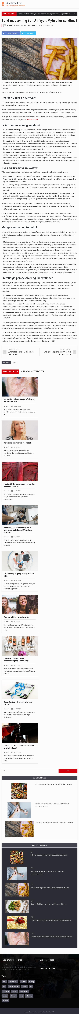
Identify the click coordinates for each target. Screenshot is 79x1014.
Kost (14, 362)
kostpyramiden (14, 986)
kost (4, 986)
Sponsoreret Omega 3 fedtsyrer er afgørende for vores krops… (51, 920)
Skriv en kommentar (46, 25)
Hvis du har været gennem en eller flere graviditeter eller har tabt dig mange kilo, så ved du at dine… (19, 453)
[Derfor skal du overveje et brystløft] (20, 430)
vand (21, 996)
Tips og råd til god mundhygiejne (16, 617)
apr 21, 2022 (17, 752)
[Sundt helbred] (13, 4)
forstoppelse (13, 982)
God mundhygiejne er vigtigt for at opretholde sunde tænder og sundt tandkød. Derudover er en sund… (19, 627)
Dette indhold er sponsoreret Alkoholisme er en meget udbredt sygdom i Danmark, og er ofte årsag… (19, 758)
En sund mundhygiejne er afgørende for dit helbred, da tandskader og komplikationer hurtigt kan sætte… (19, 542)
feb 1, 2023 (17, 537)
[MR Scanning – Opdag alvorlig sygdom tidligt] (20, 561)
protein (5, 996)
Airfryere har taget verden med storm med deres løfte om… (54, 822)
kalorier (23, 982)
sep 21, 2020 (17, 580)
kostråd (24, 986)
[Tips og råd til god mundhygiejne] (20, 604)
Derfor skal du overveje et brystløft (17, 443)
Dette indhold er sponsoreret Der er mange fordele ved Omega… (52, 936)
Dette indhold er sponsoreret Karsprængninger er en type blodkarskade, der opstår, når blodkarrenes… (19, 496)
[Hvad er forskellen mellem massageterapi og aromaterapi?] (20, 646)
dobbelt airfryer (32, 120)
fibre (4, 982)
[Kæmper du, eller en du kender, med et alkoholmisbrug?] (20, 733)
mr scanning (24, 991)
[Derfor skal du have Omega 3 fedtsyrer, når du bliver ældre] (20, 387)
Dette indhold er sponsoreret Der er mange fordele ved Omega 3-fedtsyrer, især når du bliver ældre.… (19, 412)
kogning (31, 982)
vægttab (5, 1001)
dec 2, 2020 (17, 447)
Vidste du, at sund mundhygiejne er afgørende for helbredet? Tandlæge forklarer (18, 529)
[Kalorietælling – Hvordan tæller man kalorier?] (20, 689)
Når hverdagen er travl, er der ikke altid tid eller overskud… (54, 784)
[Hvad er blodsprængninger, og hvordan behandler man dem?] (20, 471)
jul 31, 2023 (17, 621)
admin (9, 25)
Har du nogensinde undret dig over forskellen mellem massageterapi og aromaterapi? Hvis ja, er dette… (19, 671)
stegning (13, 996)
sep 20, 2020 (17, 709)
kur (31, 986)
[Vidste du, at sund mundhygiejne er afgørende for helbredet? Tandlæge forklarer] (20, 515)
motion (14, 991)
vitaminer (29, 996)
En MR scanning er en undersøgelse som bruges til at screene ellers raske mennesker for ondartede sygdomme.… (19, 586)
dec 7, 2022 (17, 491)
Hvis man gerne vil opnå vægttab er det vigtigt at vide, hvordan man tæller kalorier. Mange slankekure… (19, 714)
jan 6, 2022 (17, 665)
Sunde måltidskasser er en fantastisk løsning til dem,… (48, 904)
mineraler (6, 991)
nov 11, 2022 (17, 406)
